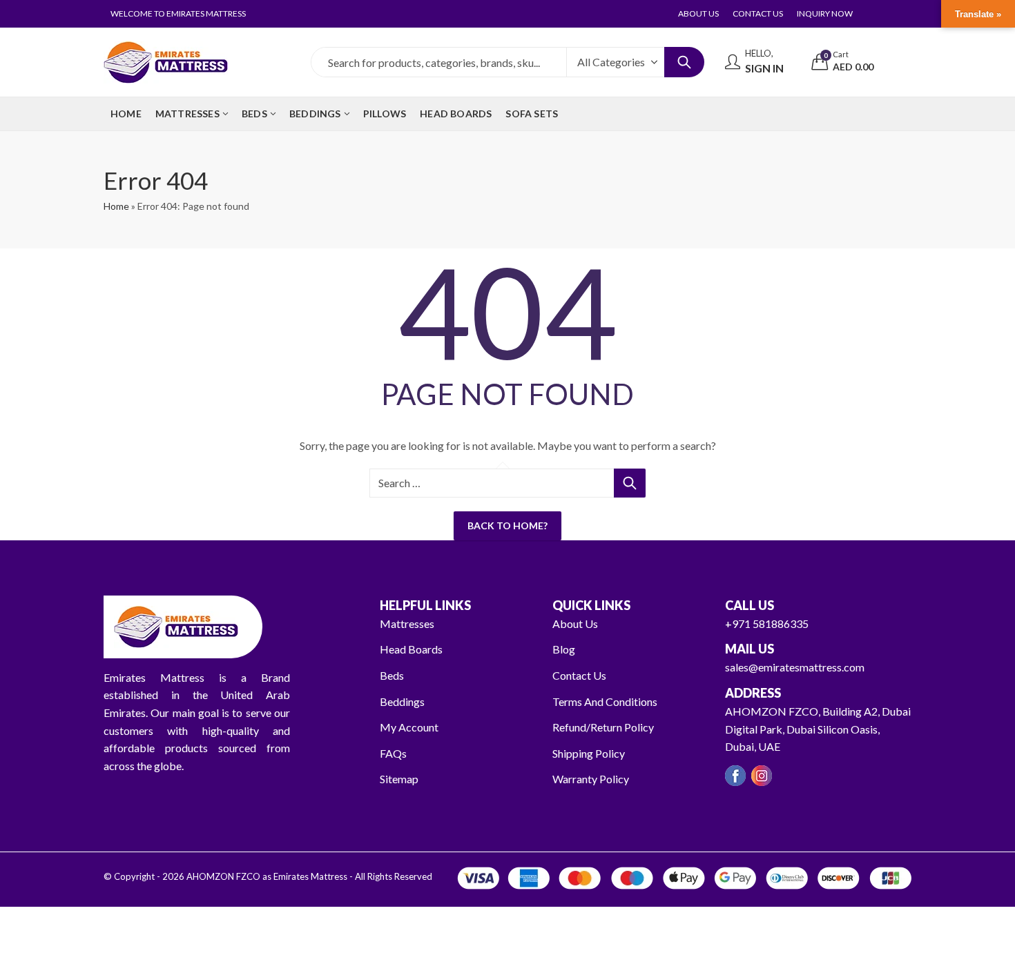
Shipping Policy (588, 753)
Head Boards (411, 649)
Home (116, 206)
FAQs (393, 753)
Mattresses (407, 623)
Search (684, 62)
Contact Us (579, 675)
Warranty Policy (590, 778)
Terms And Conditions (604, 701)
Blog (563, 649)
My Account (409, 727)
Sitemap (399, 778)
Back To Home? (507, 525)
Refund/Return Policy (603, 727)
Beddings (402, 701)
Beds (392, 675)
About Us (575, 623)
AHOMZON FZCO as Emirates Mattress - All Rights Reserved (309, 876)
